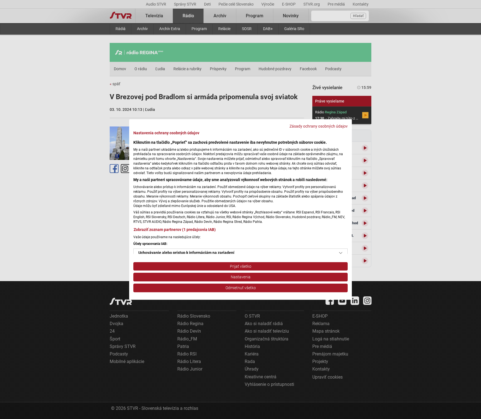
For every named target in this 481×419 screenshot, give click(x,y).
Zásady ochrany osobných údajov (318, 126)
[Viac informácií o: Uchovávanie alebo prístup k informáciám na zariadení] (340, 253)
